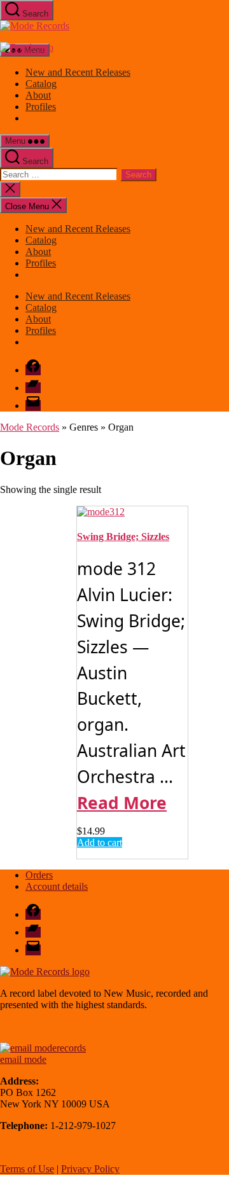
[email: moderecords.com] (43, 1048)
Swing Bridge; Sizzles (123, 536)
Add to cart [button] (99, 842)
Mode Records (29, 427)
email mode (23, 1059)
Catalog (41, 83)
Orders (39, 875)
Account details (56, 886)
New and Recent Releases (77, 72)
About (38, 95)
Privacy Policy (90, 1168)
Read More (122, 802)
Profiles (40, 106)
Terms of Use (27, 1168)
